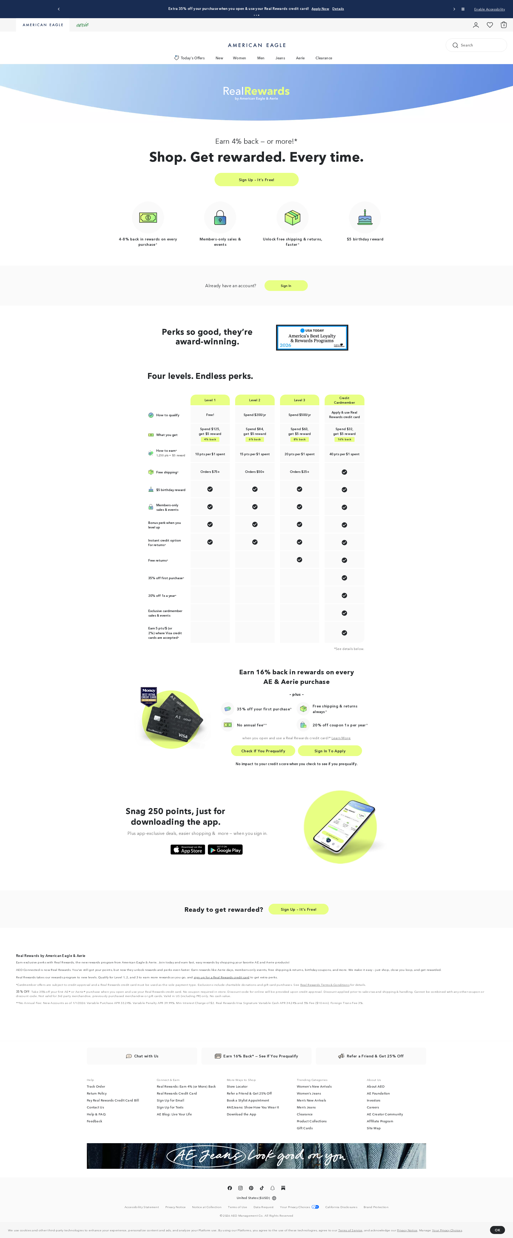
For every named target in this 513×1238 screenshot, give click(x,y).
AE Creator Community (385, 1114)
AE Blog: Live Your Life (174, 1114)
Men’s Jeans (306, 1107)
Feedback (94, 1121)
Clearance (324, 57)
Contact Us (95, 1107)
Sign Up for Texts (170, 1107)
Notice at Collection (206, 1207)
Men (261, 57)
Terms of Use (237, 1207)
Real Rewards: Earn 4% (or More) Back (186, 1086)
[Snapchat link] (272, 1189)
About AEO (376, 1086)
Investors (373, 1100)
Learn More (341, 737)
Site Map (374, 1128)
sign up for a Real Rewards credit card (221, 977)
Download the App (241, 1114)
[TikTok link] (262, 1189)
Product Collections (312, 1121)
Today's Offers (193, 57)
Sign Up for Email (170, 1100)
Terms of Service (350, 1230)
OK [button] (497, 1230)
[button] (254, 15)
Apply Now (320, 8)
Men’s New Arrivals (311, 1100)
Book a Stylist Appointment (248, 1100)
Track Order (96, 1086)
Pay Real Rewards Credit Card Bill (113, 1100)
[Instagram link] (240, 1189)
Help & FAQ (96, 1114)
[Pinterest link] (251, 1189)
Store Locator (237, 1086)
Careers (373, 1107)
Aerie (300, 57)
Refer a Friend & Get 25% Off (249, 1093)
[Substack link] (283, 1189)
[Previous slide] (59, 9)
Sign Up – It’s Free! (256, 179)
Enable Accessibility (489, 9)
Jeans (280, 57)
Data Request (264, 1207)
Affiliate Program (380, 1121)
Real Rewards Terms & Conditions (324, 984)
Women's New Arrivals (314, 1086)
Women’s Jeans (309, 1093)
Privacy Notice (407, 1230)
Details (338, 8)
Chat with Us (146, 1055)
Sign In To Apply (329, 750)
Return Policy (97, 1093)
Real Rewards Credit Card (177, 1093)
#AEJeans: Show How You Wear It (253, 1107)
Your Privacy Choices (447, 1230)
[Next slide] (454, 9)
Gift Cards (305, 1128)
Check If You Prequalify (263, 750)
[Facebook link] (230, 1189)
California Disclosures (341, 1207)
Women (239, 57)
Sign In (286, 285)
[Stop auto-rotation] (463, 9)
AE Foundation (378, 1093)
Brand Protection (376, 1207)
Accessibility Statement (142, 1207)
